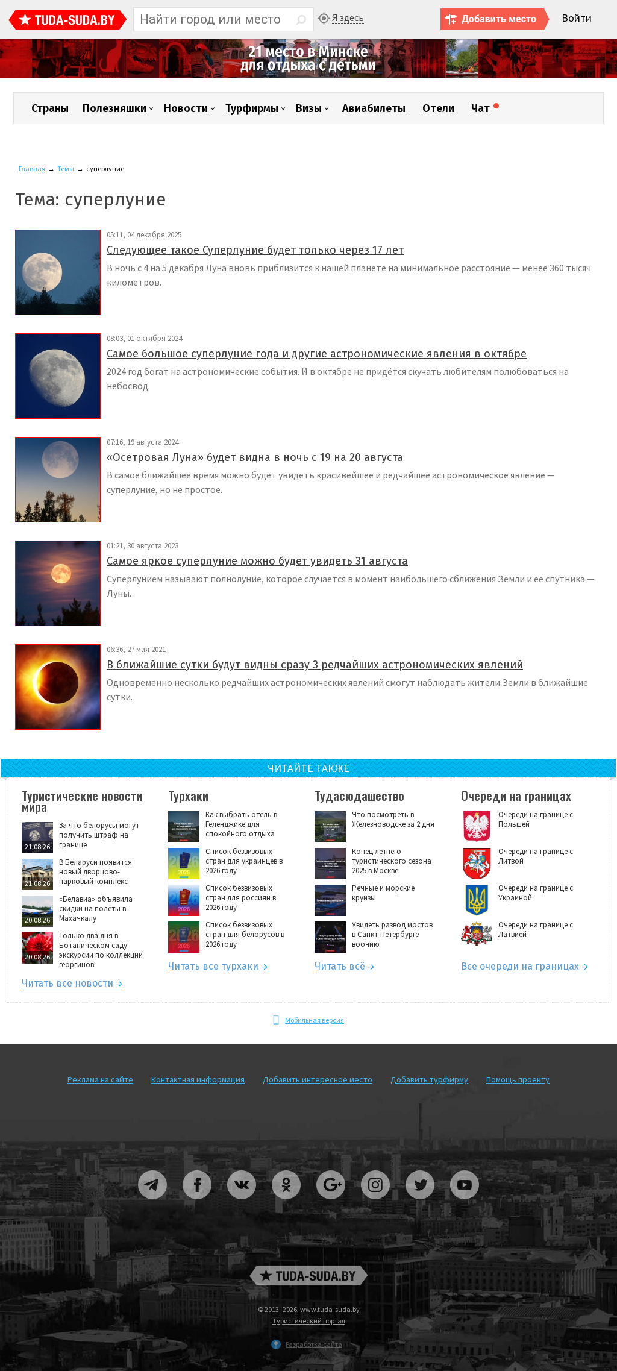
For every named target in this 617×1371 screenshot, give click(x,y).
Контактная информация (198, 1079)
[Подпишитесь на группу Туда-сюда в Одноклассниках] (287, 1203)
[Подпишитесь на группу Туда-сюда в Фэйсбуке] (197, 1203)
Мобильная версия (314, 1019)
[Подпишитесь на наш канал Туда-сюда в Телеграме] (153, 1203)
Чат (480, 108)
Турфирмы (251, 108)
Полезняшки (114, 108)
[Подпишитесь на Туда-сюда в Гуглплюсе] (331, 1203)
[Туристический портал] (67, 21)
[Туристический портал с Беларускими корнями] (308, 1275)
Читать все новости (67, 985)
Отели (438, 108)
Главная (32, 168)
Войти (577, 18)
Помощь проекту (518, 1079)
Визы (309, 108)
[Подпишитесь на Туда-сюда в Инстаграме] (376, 1203)
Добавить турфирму (429, 1079)
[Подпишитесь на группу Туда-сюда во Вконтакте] (242, 1203)
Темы (65, 168)
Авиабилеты (374, 108)
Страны (50, 108)
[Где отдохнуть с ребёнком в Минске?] (308, 75)
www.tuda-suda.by (330, 1309)
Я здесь (348, 18)
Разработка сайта (314, 1344)
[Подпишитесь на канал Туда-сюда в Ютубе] (464, 1203)
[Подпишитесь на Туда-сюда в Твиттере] (420, 1203)
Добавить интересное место (317, 1079)
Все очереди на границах (520, 968)
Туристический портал (308, 1320)
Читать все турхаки (213, 968)
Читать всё (340, 968)
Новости (186, 108)
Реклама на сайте (100, 1079)
